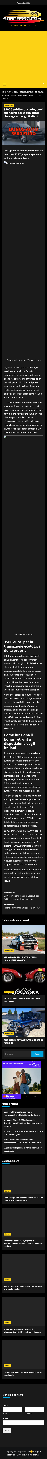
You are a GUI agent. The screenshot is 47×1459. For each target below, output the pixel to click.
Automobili (9, 106)
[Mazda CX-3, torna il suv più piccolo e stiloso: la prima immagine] (23, 1268)
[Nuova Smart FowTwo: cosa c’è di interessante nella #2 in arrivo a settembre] (23, 1311)
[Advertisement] (23, 56)
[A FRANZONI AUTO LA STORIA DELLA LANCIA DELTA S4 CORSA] (23, 939)
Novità (7, 1191)
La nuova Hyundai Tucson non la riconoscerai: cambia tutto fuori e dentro (22, 1113)
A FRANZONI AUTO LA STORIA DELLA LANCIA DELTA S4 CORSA (20, 959)
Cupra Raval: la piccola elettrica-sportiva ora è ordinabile (23, 1149)
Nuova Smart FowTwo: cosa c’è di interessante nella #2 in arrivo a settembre (22, 1141)
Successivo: (22, 906)
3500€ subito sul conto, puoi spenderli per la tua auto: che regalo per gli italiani (23, 873)
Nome (5, 1413)
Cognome (28, 1413)
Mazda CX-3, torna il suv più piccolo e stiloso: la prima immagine (23, 1133)
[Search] (43, 84)
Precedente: (21, 896)
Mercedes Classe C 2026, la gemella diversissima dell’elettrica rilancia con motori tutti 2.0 (23, 1123)
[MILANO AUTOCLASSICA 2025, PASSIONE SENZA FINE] (23, 980)
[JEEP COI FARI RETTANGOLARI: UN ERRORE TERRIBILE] (23, 1022)
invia (7, 1430)
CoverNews (22, 1454)
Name (6, 1405)
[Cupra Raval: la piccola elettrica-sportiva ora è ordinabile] (23, 1354)
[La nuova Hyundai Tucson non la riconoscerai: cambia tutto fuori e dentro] (23, 1179)
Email (6, 1418)
